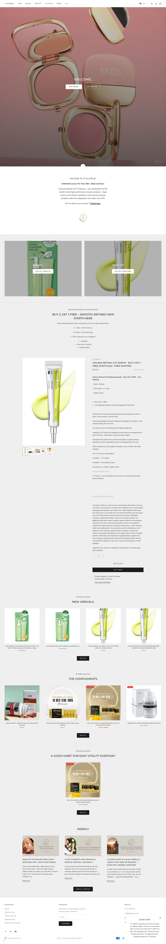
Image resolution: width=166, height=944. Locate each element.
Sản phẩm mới (92, 87)
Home (20, 3)
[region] (83, 83)
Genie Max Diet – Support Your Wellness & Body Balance (22, 724)
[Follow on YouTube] (16, 931)
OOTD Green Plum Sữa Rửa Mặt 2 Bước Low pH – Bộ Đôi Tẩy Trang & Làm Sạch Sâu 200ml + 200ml (22, 647)
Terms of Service (10, 916)
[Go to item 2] (31, 451)
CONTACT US (10, 912)
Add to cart (118, 564)
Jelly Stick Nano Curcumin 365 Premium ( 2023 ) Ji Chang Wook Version (103, 724)
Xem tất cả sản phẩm (123, 271)
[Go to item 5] (49, 451)
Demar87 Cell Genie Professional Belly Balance (144, 723)
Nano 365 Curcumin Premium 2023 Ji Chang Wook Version (62, 724)
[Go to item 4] (43, 450)
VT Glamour (96, 359)
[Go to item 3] (37, 451)
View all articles (83, 889)
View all (83, 658)
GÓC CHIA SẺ (49, 3)
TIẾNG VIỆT (37, 3)
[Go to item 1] (83, 218)
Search (7, 909)
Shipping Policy (10, 919)
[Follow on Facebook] (6, 931)
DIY (67, 3)
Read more (26, 881)
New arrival (74, 87)
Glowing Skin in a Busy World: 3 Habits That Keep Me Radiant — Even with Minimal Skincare (123, 862)
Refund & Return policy (13, 923)
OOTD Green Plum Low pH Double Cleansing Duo (62, 646)
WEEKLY (59, 3)
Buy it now (118, 570)
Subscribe (65, 924)
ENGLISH (28, 3)
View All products (43, 271)
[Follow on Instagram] (11, 931)
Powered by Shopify (75, 938)
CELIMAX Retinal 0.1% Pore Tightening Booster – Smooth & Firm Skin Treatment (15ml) (144, 647)
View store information (103, 582)
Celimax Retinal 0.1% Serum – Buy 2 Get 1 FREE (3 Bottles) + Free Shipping (103, 647)
